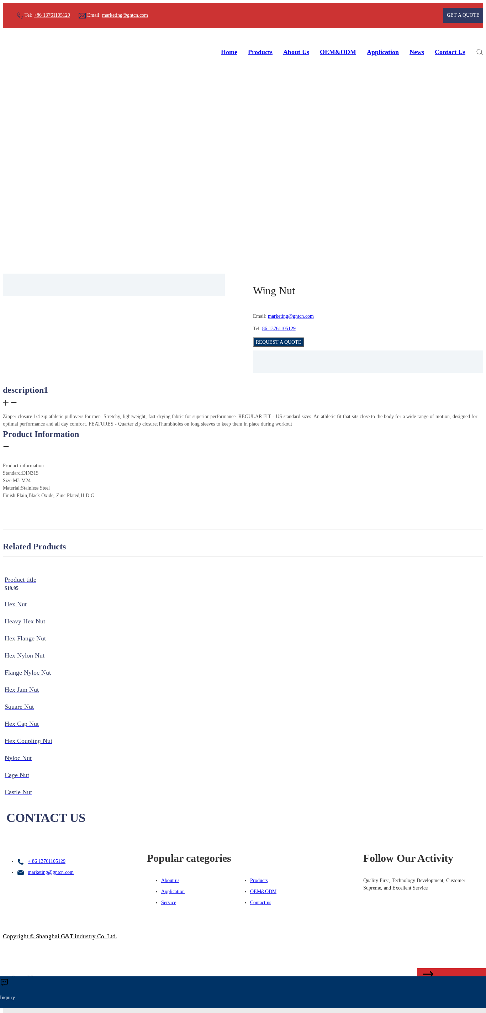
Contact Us (450, 52)
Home (229, 52)
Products (260, 52)
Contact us (260, 902)
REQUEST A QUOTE (278, 342)
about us (296, 52)
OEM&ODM (338, 52)
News (417, 52)
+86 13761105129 (52, 15)
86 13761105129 (279, 328)
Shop (231, 215)
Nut (249, 215)
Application (383, 52)
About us (170, 880)
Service (168, 902)
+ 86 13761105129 (46, 861)
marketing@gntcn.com (125, 15)
